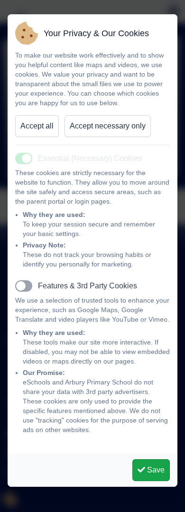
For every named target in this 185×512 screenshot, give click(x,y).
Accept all (37, 126)
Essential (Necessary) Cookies (90, 158)
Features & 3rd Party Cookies (87, 286)
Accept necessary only (108, 126)
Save (155, 470)
